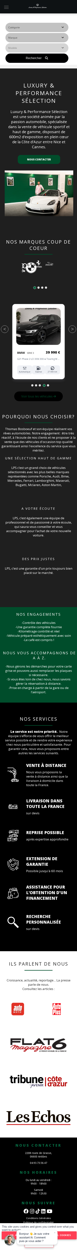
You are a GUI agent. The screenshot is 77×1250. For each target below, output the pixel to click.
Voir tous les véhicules (37, 396)
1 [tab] (34, 287)
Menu (6, 7)
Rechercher (34, 58)
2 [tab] (38, 287)
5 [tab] (48, 385)
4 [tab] (46, 287)
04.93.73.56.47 (38, 1163)
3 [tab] (42, 287)
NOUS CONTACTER (39, 159)
